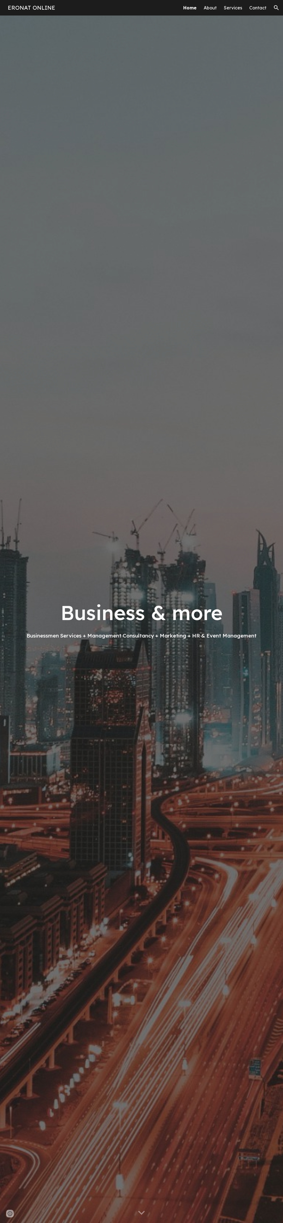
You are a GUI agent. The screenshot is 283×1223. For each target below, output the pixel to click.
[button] (276, 7)
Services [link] (233, 8)
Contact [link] (257, 8)
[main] (142, 619)
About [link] (210, 8)
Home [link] (189, 8)
